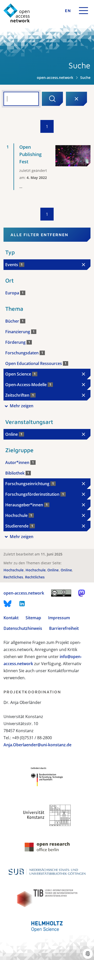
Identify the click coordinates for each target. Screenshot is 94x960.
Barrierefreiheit (64, 628)
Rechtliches (14, 577)
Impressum (59, 618)
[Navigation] (83, 11)
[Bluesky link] (7, 603)
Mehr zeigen (21, 406)
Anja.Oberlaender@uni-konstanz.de (37, 745)
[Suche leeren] (76, 99)
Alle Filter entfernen (39, 234)
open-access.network (55, 77)
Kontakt (11, 618)
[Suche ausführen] (52, 99)
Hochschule (14, 570)
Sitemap (33, 618)
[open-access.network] (17, 13)
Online (53, 570)
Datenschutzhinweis (23, 628)
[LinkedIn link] (22, 603)
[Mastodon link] (81, 593)
